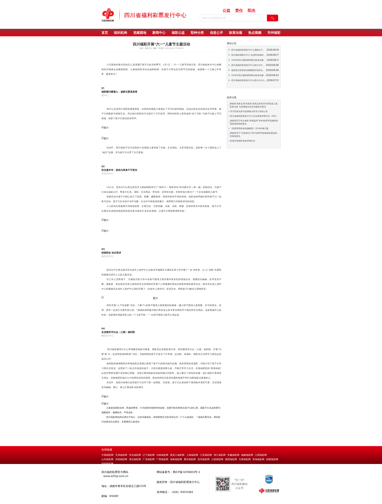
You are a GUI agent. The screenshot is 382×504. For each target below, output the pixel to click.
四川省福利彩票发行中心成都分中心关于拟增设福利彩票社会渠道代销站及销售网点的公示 (248, 50)
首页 (104, 32)
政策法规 (235, 32)
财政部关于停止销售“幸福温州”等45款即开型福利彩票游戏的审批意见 (254, 122)
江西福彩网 (261, 454)
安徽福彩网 (233, 454)
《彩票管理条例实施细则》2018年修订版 (249, 128)
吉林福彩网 (162, 454)
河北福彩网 (135, 454)
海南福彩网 (176, 459)
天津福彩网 (121, 454)
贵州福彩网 (204, 459)
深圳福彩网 (107, 463)
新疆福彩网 (272, 459)
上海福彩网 (192, 454)
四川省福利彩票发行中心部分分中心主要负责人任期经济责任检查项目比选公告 (249, 80)
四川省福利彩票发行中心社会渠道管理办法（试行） (254, 116)
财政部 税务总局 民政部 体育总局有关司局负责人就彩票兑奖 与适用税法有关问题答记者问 (254, 105)
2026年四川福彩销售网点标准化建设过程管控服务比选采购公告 (248, 75)
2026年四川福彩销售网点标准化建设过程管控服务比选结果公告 (249, 60)
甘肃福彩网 (245, 459)
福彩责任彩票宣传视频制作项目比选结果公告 (248, 70)
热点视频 (254, 32)
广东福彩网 (149, 459)
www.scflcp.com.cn (115, 476)
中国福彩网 (107, 454)
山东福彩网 (107, 459)
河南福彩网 (121, 459)
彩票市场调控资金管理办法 (242, 140)
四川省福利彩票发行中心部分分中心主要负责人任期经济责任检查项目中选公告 (248, 65)
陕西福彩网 (231, 459)
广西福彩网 (162, 459)
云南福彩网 (217, 459)
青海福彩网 (258, 459)
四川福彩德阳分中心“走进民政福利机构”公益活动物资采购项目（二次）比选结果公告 (249, 55)
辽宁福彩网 (149, 454)
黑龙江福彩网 (177, 454)
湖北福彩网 (135, 459)
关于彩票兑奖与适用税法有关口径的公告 (249, 111)
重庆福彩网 (190, 459)
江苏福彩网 (206, 454)
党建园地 (139, 32)
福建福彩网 (247, 454)
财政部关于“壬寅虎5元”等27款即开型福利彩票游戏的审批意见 (253, 134)
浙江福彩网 (220, 454)
